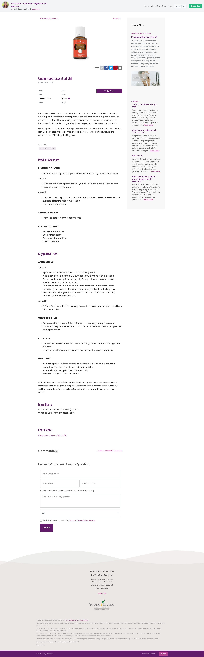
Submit (46, 527)
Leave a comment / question (110, 450)
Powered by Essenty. (44, 654)
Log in (163, 653)
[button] (133, 78)
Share (115, 18)
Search (179, 6)
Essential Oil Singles (47, 148)
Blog (170, 6)
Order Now (109, 91)
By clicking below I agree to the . (69, 520)
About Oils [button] (155, 6)
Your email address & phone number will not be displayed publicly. (67, 490)
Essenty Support (149, 654)
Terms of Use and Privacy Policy (82, 520)
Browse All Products (50, 18)
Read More (148, 125)
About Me (36, 9)
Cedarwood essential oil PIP (52, 435)
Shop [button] (164, 6)
